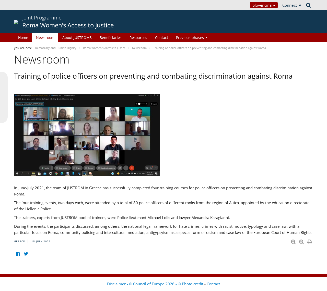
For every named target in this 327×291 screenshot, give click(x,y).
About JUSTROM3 (77, 37)
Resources (138, 37)
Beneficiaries (111, 37)
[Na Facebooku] (18, 254)
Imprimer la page (310, 241)
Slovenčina (263, 5)
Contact (161, 37)
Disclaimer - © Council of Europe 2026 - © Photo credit (155, 283)
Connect (289, 5)
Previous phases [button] (190, 37)
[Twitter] (26, 254)
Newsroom (45, 37)
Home (23, 37)
